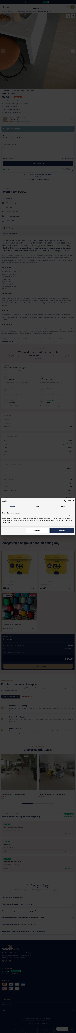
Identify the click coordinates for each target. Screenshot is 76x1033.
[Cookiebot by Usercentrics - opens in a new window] (66, 501)
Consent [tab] (13, 506)
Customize (36, 530)
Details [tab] (38, 506)
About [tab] (63, 506)
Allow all (62, 530)
